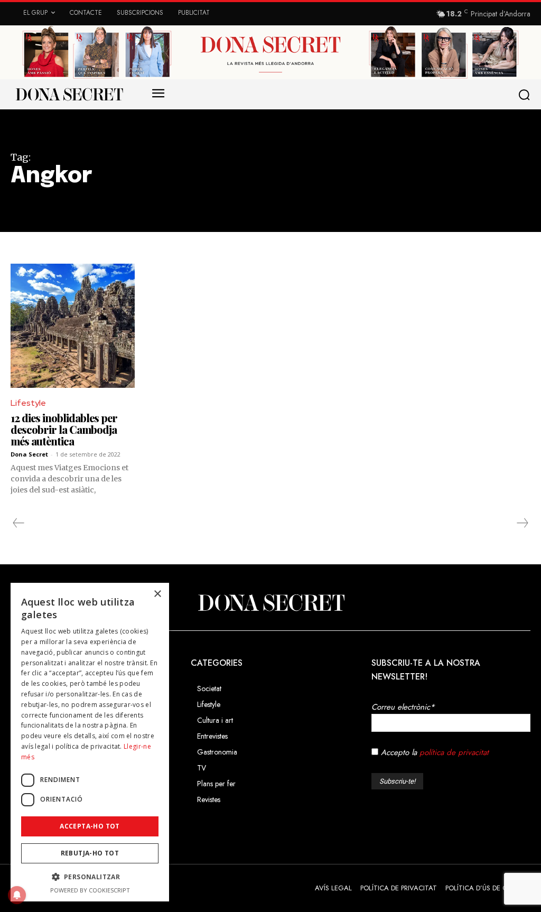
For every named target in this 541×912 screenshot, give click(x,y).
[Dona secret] (69, 94)
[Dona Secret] (270, 602)
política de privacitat (454, 752)
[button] (526, 94)
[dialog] (90, 742)
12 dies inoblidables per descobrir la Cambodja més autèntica (64, 429)
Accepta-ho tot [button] (90, 826)
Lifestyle (28, 402)
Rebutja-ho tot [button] (90, 853)
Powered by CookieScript (90, 890)
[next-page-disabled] (522, 523)
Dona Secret (29, 454)
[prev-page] (19, 523)
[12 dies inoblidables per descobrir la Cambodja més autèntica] (73, 326)
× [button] (157, 594)
